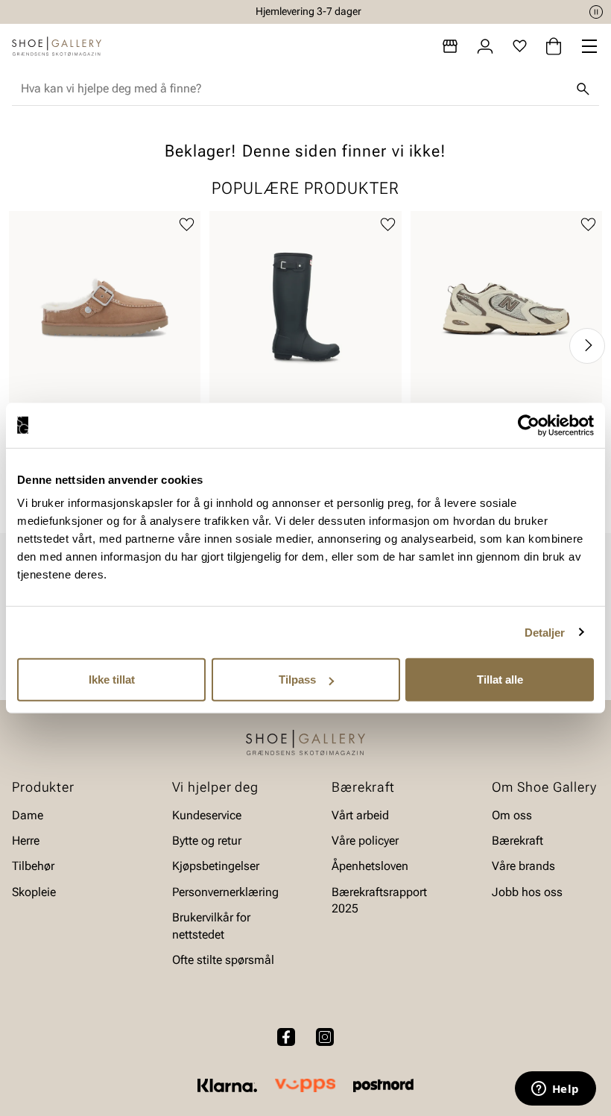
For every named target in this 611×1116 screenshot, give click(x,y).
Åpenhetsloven (370, 867)
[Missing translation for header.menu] (589, 46)
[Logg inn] (485, 46)
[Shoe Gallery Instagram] (325, 1037)
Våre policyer (365, 840)
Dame (27, 815)
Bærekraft (517, 840)
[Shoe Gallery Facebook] (286, 1037)
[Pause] (596, 12)
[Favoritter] (519, 46)
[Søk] (582, 88)
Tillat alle (500, 679)
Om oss (512, 815)
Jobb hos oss (527, 892)
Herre (25, 840)
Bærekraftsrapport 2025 (379, 900)
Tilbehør (33, 867)
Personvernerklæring (225, 892)
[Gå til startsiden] (56, 46)
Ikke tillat (112, 679)
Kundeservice (206, 815)
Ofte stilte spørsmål (223, 960)
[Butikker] (450, 46)
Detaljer (545, 631)
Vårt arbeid (360, 815)
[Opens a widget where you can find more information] (555, 1090)
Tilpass (297, 679)
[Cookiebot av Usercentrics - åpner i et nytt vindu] (528, 425)
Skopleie (34, 892)
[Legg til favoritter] (186, 225)
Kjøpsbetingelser (215, 867)
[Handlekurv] (553, 46)
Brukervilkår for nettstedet (211, 925)
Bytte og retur (206, 840)
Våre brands (523, 867)
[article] (104, 330)
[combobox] (293, 89)
